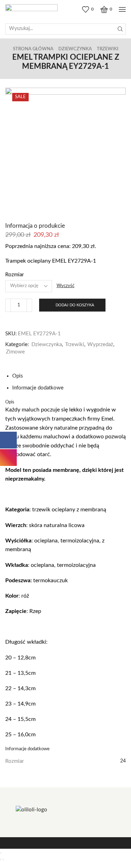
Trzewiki (107, 49)
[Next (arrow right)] (3, 859)
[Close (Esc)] (0, 853)
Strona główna (33, 49)
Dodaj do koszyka (75, 305)
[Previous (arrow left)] (0, 859)
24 (123, 761)
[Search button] (120, 29)
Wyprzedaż (100, 344)
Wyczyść (65, 286)
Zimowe (15, 352)
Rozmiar (14, 274)
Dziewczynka (75, 49)
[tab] (17, 376)
